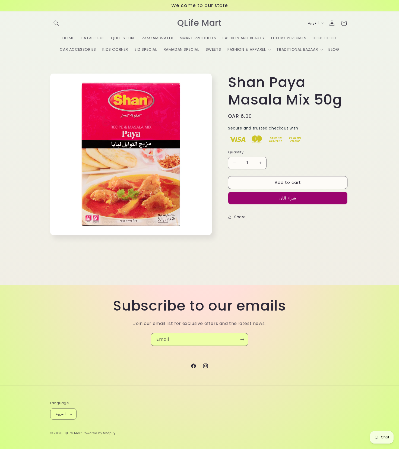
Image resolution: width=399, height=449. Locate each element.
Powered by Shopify (99, 433)
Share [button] (240, 217)
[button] (56, 23)
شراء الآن (287, 198)
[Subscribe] (242, 339)
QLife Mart (73, 433)
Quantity (235, 152)
